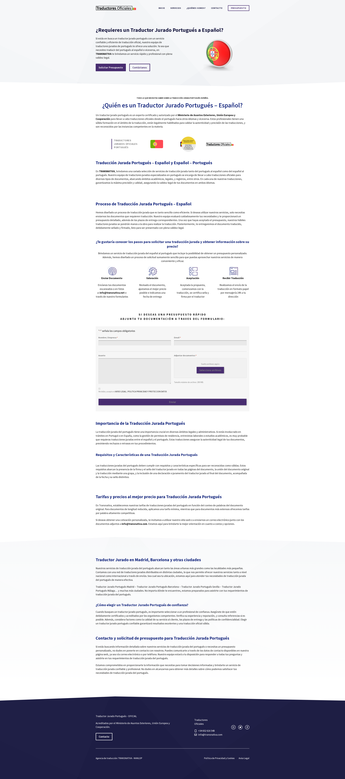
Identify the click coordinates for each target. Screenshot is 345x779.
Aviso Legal (244, 758)
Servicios (175, 8)
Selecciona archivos (210, 370)
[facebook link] (247, 727)
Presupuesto (238, 8)
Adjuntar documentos (185, 355)
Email (177, 337)
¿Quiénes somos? (196, 8)
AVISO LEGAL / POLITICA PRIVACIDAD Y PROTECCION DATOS (141, 391)
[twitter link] (240, 727)
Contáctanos (139, 67)
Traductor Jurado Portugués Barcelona (158, 586)
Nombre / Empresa (108, 337)
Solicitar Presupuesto (111, 67)
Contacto (216, 8)
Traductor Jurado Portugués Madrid (115, 586)
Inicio (161, 8)
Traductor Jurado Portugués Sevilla (200, 586)
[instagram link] (233, 727)
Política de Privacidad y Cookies (219, 758)
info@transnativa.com (210, 734)
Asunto (101, 355)
